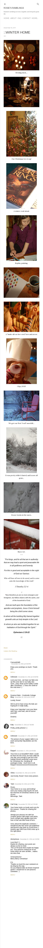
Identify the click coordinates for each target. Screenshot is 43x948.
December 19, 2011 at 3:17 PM (24, 784)
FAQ (19, 18)
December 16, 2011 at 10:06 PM (28, 677)
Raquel (13, 751)
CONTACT (26, 18)
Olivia (13, 773)
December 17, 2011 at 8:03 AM (27, 736)
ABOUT (13, 18)
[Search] (38, 3)
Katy (12, 725)
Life (9, 651)
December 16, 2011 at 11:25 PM (25, 697)
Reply (13, 672)
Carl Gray (14, 804)
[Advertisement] (21, 928)
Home (6, 18)
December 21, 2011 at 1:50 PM (29, 839)
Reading (14, 651)
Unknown (14, 677)
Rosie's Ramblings (14, 8)
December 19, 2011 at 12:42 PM (25, 773)
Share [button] (5, 648)
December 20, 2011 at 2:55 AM (27, 804)
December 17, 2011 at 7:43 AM (24, 725)
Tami (12, 784)
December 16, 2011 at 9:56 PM (21, 664)
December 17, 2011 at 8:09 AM (26, 751)
